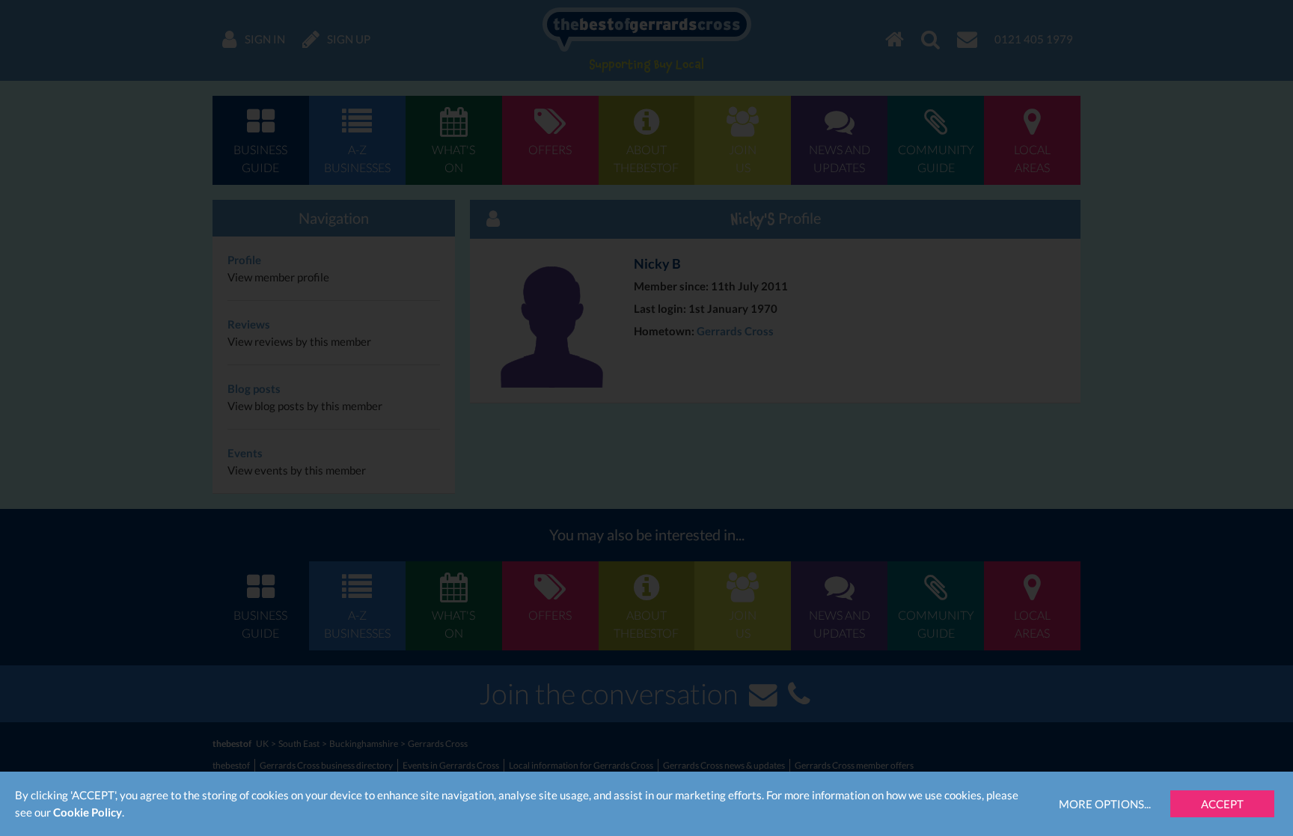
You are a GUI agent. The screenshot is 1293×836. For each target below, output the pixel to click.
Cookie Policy (87, 812)
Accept (1222, 804)
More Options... (1105, 804)
